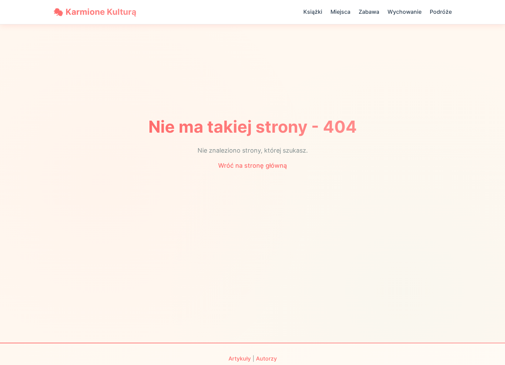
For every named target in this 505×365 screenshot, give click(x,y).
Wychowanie (405, 11)
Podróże (441, 11)
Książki (312, 11)
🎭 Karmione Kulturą (94, 12)
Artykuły (239, 358)
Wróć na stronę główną (252, 165)
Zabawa (369, 11)
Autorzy (266, 358)
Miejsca (340, 11)
